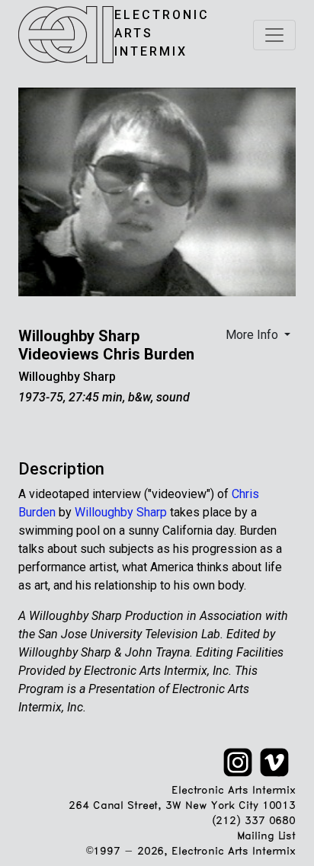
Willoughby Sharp (67, 376)
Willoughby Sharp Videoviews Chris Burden (106, 345)
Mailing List (266, 837)
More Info (253, 335)
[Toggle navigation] (274, 35)
